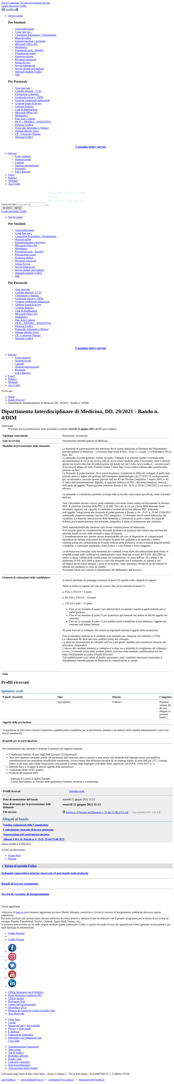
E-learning (13, 1031)
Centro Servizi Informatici (22, 1004)
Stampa (12, 858)
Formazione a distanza (27, 94)
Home (11, 396)
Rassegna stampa (24, 56)
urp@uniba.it (8, 1079)
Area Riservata (16, 1013)
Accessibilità (33, 1025)
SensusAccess (22, 62)
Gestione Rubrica (24, 106)
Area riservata (22, 88)
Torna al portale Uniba (20, 866)
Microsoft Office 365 (26, 44)
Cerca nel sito (8, 204)
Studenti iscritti (23, 159)
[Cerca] (47, 205)
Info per (12, 153)
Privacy (12, 1028)
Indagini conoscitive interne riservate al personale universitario (44, 873)
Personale (20, 168)
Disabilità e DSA (17, 1007)
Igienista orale (76, 791)
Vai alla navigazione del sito (35, 2)
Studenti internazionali (27, 165)
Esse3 (11, 174)
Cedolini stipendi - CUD (28, 91)
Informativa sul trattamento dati (24, 1037)
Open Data (14, 1019)
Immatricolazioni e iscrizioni (30, 41)
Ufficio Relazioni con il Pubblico (26, 992)
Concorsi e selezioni (19, 1062)
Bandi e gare (15, 1058)
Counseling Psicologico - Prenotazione (35, 35)
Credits (12, 1022)
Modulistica (21, 47)
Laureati (19, 162)
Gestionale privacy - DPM (29, 97)
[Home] (75, 201)
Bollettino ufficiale (18, 1055)
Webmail (13, 180)
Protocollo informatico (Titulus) (32, 127)
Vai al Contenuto (10, 2)
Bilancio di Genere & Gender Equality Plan (31, 1010)
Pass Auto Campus (25, 118)
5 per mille (14, 1040)
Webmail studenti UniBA (28, 71)
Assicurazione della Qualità (23, 1068)
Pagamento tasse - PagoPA (29, 50)
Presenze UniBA (24, 124)
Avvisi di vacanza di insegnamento (25, 894)
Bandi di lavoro (16, 399)
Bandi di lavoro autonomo (19, 883)
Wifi (17, 74)
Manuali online (23, 38)
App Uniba (14, 183)
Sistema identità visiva (27, 131)
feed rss (19, 912)
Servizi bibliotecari (25, 65)
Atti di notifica (16, 1052)
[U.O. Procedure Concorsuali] (24, 201)
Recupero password (25, 59)
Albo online (14, 1049)
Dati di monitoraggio (19, 1065)
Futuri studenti (22, 156)
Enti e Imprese (22, 171)
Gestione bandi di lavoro (28, 103)
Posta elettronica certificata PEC (25, 995)
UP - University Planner (28, 134)
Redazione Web (16, 1001)
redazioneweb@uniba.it (91, 1079)
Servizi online (15, 15)
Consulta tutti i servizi (90, 147)
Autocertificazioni (24, 28)
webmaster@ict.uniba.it (61, 1079)
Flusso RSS (14, 855)
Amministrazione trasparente (23, 1046)
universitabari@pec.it (32, 1079)
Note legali (25, 1028)
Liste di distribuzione (26, 109)
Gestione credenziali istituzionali (32, 100)
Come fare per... (23, 31)
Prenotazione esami (25, 53)
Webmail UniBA (24, 137)
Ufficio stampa (16, 998)
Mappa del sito (16, 1025)
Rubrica (12, 177)
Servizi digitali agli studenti (29, 68)
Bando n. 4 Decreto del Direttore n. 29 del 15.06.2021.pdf (97, 812)
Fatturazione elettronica (20, 1034)
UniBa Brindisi (16, 933)
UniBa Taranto (16, 939)
